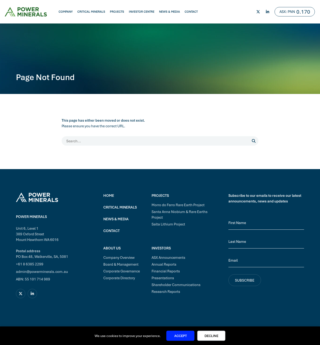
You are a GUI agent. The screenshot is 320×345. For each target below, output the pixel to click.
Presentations (163, 277)
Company (66, 12)
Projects (117, 12)
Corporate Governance (121, 271)
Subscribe (244, 280)
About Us (112, 248)
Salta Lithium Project (168, 224)
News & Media (169, 12)
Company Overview (119, 257)
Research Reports (166, 291)
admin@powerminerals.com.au (42, 271)
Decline (211, 335)
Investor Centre (141, 12)
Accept (180, 335)
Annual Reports (164, 264)
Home (108, 195)
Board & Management (120, 264)
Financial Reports (166, 271)
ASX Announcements (168, 257)
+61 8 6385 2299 (29, 264)
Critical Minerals (91, 12)
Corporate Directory (119, 277)
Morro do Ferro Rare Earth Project (178, 204)
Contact (191, 12)
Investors (161, 248)
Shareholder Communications (176, 284)
